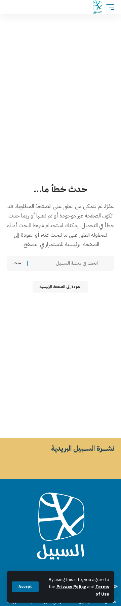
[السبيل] (97, 7)
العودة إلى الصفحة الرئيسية (60, 287)
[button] (25, 586)
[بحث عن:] (65, 263)
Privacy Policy (71, 586)
